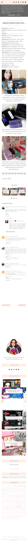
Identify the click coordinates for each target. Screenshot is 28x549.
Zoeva (21, 514)
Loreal (13, 502)
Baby (25, 488)
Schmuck (10, 512)
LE (16, 500)
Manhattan (19, 504)
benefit (8, 516)
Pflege (19, 508)
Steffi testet (8, 271)
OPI (3, 508)
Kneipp (12, 500)
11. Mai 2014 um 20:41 (13, 236)
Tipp (20, 512)
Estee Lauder (13, 493)
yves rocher (15, 518)
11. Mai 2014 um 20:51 (13, 247)
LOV (20, 500)
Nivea (24, 506)
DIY (22, 491)
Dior (25, 491)
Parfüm (6, 508)
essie (25, 516)
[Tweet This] (14, 198)
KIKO (7, 500)
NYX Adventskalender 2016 (14, 418)
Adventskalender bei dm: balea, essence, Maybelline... (14, 391)
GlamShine (11, 220)
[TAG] (24, 514)
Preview (24, 508)
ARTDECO (8, 486)
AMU (3, 486)
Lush (17, 502)
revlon (5, 518)
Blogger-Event (18, 490)
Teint (16, 512)
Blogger (22, 537)
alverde (4, 516)
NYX (13, 506)
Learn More (11, 15)
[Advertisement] (14, 322)
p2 (2, 518)
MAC (19, 502)
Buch (6, 491)
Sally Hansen (5, 512)
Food (6, 496)
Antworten (8, 216)
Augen (12, 488)
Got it (19, 15)
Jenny (7, 247)
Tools (3, 514)
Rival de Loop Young (20, 510)
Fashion (21, 493)
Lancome (24, 500)
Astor (8, 488)
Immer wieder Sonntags (12, 20)
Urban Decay (16, 514)
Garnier (10, 496)
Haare (3, 498)
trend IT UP (10, 518)
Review (4, 510)
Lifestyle (4, 502)
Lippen (9, 502)
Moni (21, 20)
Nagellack (18, 506)
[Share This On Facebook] (12, 198)
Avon (15, 488)
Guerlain (24, 496)
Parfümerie (13, 508)
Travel (6, 514)
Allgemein (4, 488)
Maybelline (8, 506)
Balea (3, 490)
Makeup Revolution (11, 504)
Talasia (7, 263)
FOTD (17, 493)
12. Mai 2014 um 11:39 (16, 271)
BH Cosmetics (20, 488)
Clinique (14, 491)
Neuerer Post (6, 305)
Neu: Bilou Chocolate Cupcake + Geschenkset (14, 443)
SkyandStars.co (14, 540)
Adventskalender (19, 486)
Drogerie (4, 493)
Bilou (13, 490)
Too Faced (23, 512)
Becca (11, 489)
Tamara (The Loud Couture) (12, 206)
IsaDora (3, 500)
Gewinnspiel (17, 496)
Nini (6, 236)
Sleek (14, 512)
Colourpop (19, 491)
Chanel (10, 491)
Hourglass (8, 498)
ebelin (16, 516)
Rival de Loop (10, 510)
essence (21, 516)
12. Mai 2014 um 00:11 (14, 263)
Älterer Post (22, 305)
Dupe (9, 493)
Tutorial (10, 514)
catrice (12, 516)
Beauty (7, 490)
